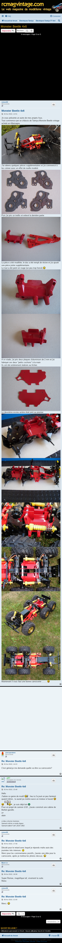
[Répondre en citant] (54, 104)
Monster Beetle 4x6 (14, 26)
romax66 (5, 102)
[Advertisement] (31, 69)
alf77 (8, 778)
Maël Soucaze (42, 941)
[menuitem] (8, 16)
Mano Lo (5, 863)
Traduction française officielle (25, 941)
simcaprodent (10, 752)
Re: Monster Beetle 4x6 (14, 761)
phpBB (24, 940)
